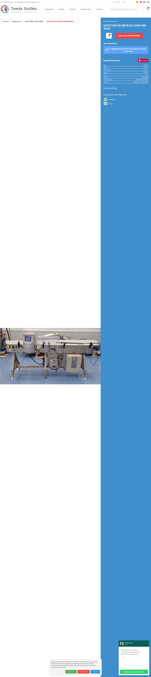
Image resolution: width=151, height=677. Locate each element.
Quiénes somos (86, 9)
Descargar (144, 60)
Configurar (95, 671)
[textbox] (127, 9)
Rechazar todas (83, 671)
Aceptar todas (71, 671)
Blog (123, 2)
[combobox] (127, 9)
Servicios (61, 9)
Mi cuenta (116, 2)
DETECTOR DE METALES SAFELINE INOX (60, 21)
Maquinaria (49, 9)
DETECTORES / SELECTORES (34, 21)
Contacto (99, 9)
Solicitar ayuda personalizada (134, 672)
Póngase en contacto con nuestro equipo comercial (128, 50)
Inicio (7, 21)
